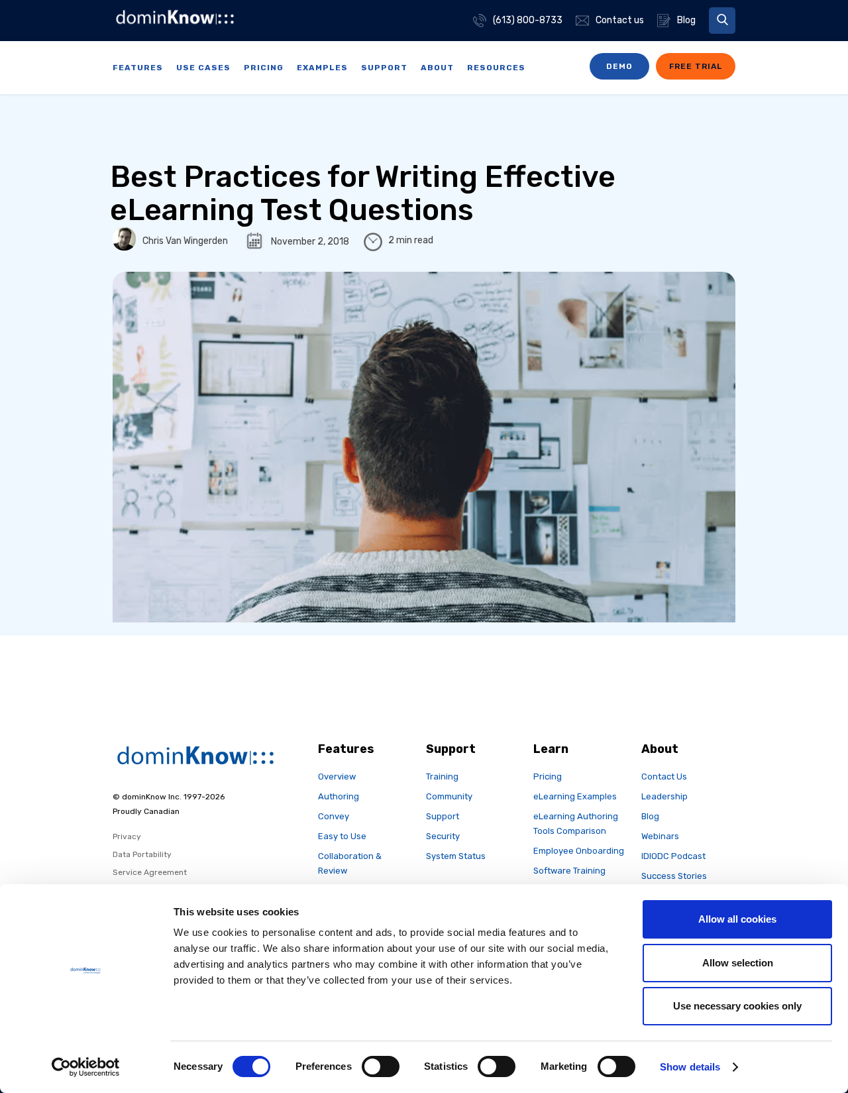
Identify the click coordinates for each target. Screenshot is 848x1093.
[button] (722, 20)
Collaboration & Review (350, 863)
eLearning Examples (575, 796)
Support (442, 816)
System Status (456, 856)
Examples (322, 67)
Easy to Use (342, 836)
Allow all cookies (737, 919)
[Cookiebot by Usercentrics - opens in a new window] (86, 1067)
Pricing (264, 67)
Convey (333, 816)
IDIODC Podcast (673, 856)
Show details (690, 1066)
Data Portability (142, 854)
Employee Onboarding (578, 851)
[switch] (380, 1066)
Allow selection (737, 962)
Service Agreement (150, 872)
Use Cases (203, 67)
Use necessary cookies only (737, 1005)
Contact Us (664, 776)
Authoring (338, 796)
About (437, 67)
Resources (496, 67)
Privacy (127, 836)
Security (443, 836)
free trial (695, 66)
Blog (650, 816)
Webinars (660, 836)
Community (449, 796)
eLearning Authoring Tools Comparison (575, 823)
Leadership (664, 796)
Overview (337, 776)
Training (442, 776)
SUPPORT (384, 67)
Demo (619, 66)
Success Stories (674, 876)
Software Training (569, 871)
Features (138, 67)
